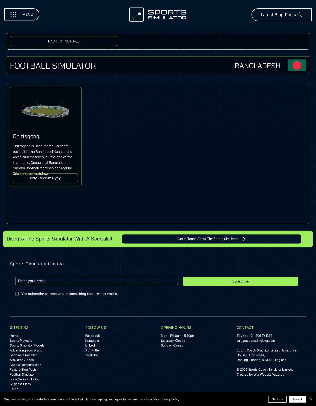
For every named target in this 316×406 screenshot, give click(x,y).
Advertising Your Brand (26, 350)
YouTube (91, 355)
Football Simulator (22, 374)
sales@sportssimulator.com (256, 340)
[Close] (310, 399)
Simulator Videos (22, 360)
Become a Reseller (23, 355)
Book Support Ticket (25, 379)
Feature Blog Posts (23, 369)
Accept (297, 399)
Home (14, 335)
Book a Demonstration (25, 365)
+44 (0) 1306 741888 (258, 335)
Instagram (92, 340)
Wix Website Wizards (269, 374)
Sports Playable (21, 340)
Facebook (92, 335)
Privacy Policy (170, 399)
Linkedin (91, 345)
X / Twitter (92, 350)
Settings (277, 399)
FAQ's (14, 389)
